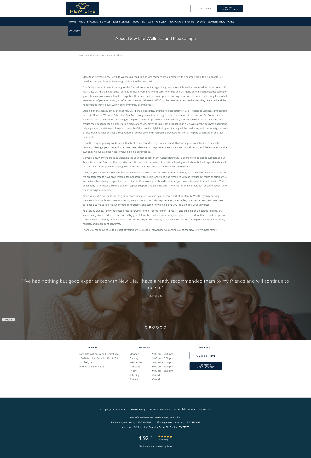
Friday (151, 370)
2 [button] (150, 327)
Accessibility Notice (184, 409)
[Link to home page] (78, 8)
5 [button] (161, 327)
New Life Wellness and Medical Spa (95, 55)
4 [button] (157, 327)
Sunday (145, 379)
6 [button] (165, 327)
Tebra (169, 446)
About (120, 55)
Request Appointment (206, 366)
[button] (230, 8)
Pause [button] (8, 319)
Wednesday (151, 362)
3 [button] (154, 327)
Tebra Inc (122, 409)
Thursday (151, 366)
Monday (151, 353)
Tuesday (151, 358)
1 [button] (146, 327)
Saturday (145, 375)
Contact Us (205, 409)
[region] (155, 287)
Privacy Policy (138, 409)
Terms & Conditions (159, 409)
